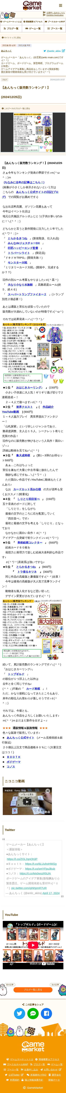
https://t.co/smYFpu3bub (40, 868)
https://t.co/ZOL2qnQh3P (22, 859)
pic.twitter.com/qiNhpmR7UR (29, 888)
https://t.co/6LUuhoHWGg (41, 863)
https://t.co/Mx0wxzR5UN (35, 873)
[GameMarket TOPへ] (33, 1046)
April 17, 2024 (51, 893)
